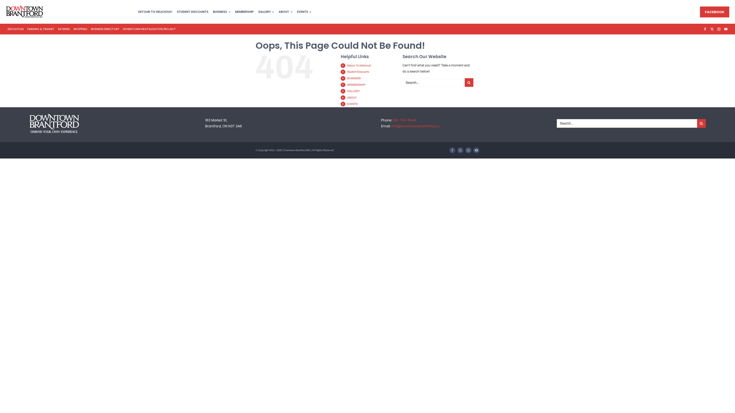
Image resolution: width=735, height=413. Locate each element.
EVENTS (352, 103)
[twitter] (712, 29)
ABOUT (352, 97)
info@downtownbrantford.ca (415, 126)
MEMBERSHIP (356, 84)
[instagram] (718, 29)
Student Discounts (358, 71)
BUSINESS (354, 78)
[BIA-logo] (25, 7)
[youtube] (725, 29)
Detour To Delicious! (359, 65)
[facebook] (705, 29)
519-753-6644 (404, 120)
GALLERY (353, 91)
